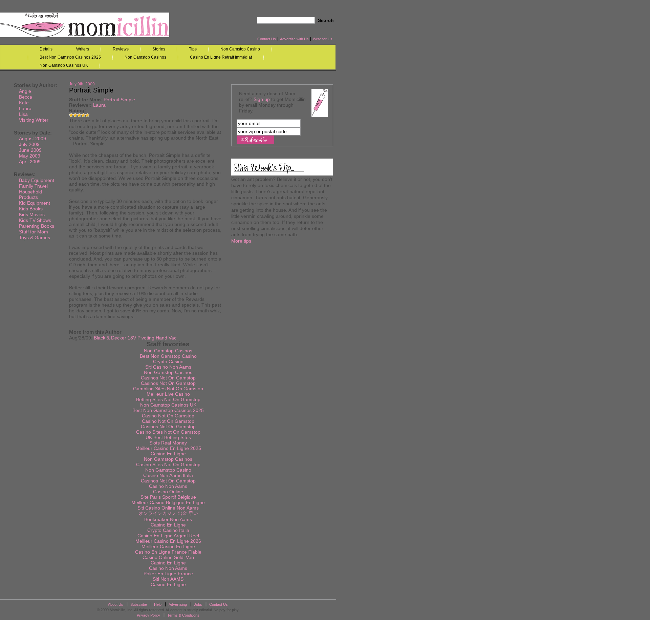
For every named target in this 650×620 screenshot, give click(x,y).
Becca (25, 97)
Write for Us (322, 39)
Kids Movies (32, 214)
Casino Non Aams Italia (168, 475)
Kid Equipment (34, 203)
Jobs (198, 604)
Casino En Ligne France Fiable (168, 552)
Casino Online (168, 491)
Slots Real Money (168, 443)
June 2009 (30, 150)
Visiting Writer (33, 120)
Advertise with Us (294, 39)
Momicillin (84, 25)
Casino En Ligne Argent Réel (168, 535)
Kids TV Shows (35, 220)
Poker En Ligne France (168, 573)
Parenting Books (36, 226)
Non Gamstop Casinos (145, 57)
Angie (25, 91)
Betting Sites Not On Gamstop (168, 399)
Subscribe (138, 604)
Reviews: (25, 174)
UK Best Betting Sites (168, 437)
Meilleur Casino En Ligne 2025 (168, 448)
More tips (241, 241)
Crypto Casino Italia (168, 530)
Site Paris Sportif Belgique (168, 497)
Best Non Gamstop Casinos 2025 (70, 57)
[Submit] (255, 140)
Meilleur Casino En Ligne (168, 546)
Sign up (262, 99)
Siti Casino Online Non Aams (168, 508)
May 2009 (29, 156)
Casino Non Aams (168, 486)
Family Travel (33, 186)
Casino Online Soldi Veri (168, 557)
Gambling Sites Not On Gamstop (168, 388)
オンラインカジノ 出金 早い (168, 513)
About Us (115, 604)
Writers (82, 49)
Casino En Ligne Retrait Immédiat (221, 57)
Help (157, 604)
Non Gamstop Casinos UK (64, 65)
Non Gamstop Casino (240, 49)
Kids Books (31, 208)
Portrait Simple (119, 99)
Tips (193, 49)
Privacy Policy (148, 615)
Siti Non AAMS (168, 579)
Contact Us (266, 39)
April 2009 (30, 161)
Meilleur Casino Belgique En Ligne (168, 502)
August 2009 (32, 138)
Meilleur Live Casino (168, 394)
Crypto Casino (168, 361)
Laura (99, 105)
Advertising (178, 604)
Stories (158, 49)
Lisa (23, 114)
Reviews (121, 49)
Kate (24, 102)
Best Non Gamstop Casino (168, 356)
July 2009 (29, 144)
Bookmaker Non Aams (168, 519)
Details (46, 49)
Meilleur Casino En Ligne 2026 (168, 541)
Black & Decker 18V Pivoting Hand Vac (135, 337)
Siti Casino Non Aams (168, 367)
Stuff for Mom (85, 99)
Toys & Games (34, 237)
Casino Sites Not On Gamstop (168, 432)
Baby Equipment (36, 180)
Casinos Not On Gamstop (168, 377)
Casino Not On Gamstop (168, 415)
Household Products (30, 194)
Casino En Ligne (168, 453)
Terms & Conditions (183, 615)
